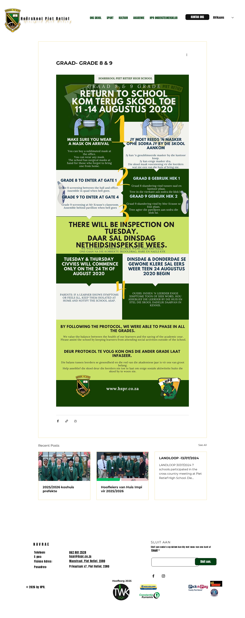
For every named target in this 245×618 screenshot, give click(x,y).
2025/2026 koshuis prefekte (58, 489)
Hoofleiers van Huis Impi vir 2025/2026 (121, 489)
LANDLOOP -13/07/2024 (179, 458)
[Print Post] (75, 421)
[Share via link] (66, 421)
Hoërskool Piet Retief (49, 22)
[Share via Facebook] (58, 421)
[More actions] (187, 54)
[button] (95, 17)
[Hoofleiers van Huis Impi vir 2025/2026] (123, 466)
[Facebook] (153, 576)
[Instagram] (163, 576)
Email (154, 550)
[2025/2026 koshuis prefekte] (64, 466)
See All (202, 445)
